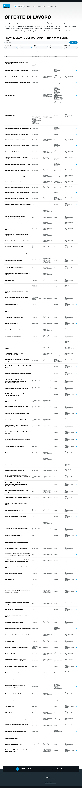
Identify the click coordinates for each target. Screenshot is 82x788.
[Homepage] (6, 6)
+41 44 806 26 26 (42, 769)
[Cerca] (55, 6)
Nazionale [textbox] (19, 6)
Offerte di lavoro (48, 782)
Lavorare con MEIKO (62, 778)
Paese (35, 45)
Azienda (21, 45)
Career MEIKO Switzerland (5, 0)
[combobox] (19, 6)
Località (50, 45)
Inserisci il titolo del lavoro (9, 40)
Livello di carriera (67, 45)
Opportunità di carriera (48, 778)
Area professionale (8, 45)
